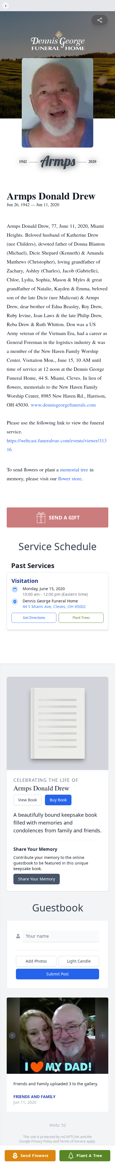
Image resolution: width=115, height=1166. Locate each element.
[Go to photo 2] (59, 1070)
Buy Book (58, 799)
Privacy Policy (41, 1141)
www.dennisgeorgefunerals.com (63, 404)
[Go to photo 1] (55, 1070)
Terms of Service (73, 1141)
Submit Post (57, 974)
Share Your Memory (36, 879)
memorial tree (74, 469)
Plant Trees (81, 617)
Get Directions (34, 617)
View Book (27, 799)
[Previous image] (12, 1035)
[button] (57, 1036)
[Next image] (102, 1035)
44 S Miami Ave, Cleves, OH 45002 (54, 606)
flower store (70, 478)
